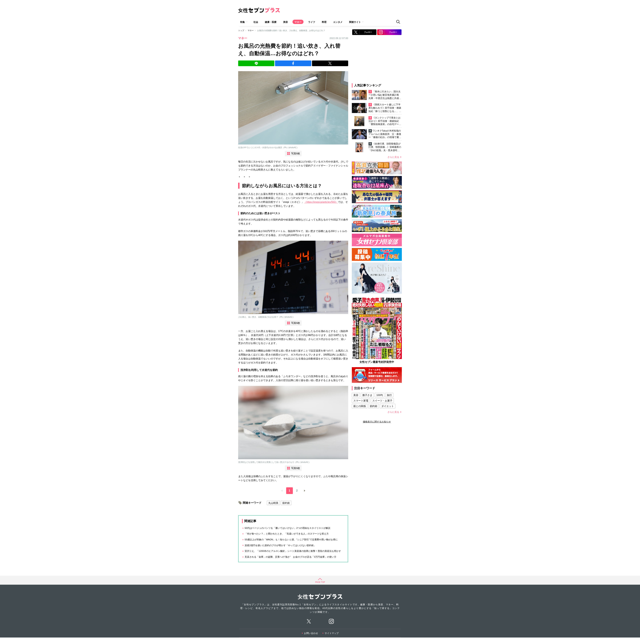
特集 (242, 22)
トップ (241, 30)
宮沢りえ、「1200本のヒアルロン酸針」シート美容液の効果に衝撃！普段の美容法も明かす (293, 551)
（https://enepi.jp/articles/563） (321, 201)
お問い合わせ (311, 633)
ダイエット (387, 406)
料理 (324, 22)
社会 (256, 22)
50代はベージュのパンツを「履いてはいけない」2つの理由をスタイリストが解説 (287, 528)
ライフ (311, 22)
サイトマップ (332, 633)
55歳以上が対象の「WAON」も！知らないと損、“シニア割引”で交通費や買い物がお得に (291, 539)
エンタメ (337, 22)
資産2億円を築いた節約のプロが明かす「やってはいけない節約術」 (280, 545)
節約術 (286, 503)
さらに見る (393, 157)
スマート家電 (360, 400)
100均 (379, 395)
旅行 (389, 395)
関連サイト (355, 22)
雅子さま (367, 395)
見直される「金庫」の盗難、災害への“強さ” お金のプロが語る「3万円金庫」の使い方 (290, 557)
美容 (285, 22)
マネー (298, 22)
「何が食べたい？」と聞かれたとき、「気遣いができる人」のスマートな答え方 (287, 533)
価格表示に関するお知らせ (377, 421)
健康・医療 (270, 22)
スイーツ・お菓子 (382, 400)
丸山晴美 (273, 503)
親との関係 (359, 406)
